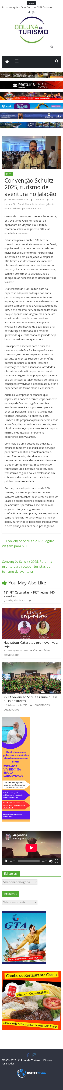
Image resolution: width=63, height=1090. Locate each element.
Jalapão (50, 204)
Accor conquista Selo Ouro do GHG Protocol (27, 7)
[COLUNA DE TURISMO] (7, 62)
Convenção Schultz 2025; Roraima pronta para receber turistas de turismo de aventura (27, 566)
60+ (15, 204)
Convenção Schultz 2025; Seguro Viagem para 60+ (28, 543)
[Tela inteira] (56, 861)
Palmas (8, 208)
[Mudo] (51, 861)
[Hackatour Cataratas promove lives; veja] (31, 610)
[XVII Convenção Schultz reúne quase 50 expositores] (31, 664)
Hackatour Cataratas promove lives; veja (31, 644)
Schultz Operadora (22, 208)
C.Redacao (39, 199)
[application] (31, 847)
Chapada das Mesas (35, 204)
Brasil (21, 204)
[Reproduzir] (6, 861)
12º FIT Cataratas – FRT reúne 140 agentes (29, 594)
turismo (37, 208)
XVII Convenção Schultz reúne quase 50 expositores (31, 699)
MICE (8, 174)
